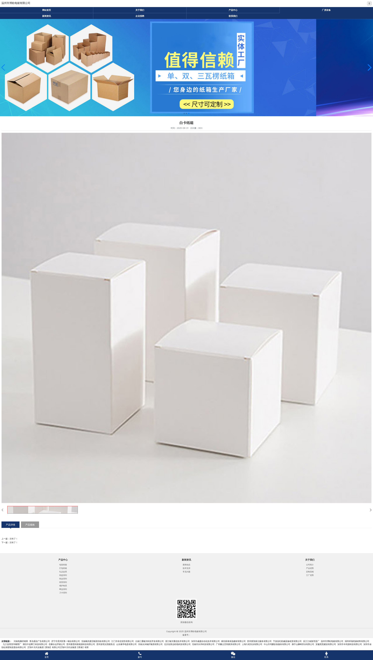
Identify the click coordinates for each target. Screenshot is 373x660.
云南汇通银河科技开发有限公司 (149, 641)
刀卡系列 (63, 592)
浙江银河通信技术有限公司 (177, 641)
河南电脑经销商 (21, 641)
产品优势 (310, 568)
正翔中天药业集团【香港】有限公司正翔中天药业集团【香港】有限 (58, 647)
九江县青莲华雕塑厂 (12, 644)
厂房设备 (326, 10)
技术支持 (186, 568)
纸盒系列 (63, 578)
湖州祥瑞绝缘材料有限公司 (357, 641)
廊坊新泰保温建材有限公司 (233, 641)
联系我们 (233, 16)
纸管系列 (63, 582)
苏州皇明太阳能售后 (105, 644)
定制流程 (310, 571)
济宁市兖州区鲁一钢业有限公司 (65, 641)
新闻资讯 (46, 16)
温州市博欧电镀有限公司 (332, 641)
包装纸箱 (63, 564)
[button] (3, 67)
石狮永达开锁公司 (57, 644)
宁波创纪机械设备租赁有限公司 (287, 641)
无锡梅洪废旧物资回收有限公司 (95, 641)
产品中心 (233, 10)
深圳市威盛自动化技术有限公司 (205, 641)
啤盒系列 (63, 589)
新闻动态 (186, 564)
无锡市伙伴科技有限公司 (203, 644)
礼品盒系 (63, 571)
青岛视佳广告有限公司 (39, 641)
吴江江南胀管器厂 (311, 641)
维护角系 (63, 585)
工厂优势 (310, 575)
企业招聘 (140, 16)
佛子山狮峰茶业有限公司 (303, 644)
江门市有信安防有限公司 (122, 641)
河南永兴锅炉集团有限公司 (150, 644)
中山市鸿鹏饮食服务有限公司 (277, 644)
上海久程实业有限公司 (252, 644)
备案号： (186, 635)
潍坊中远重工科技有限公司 (35, 644)
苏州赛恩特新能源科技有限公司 (80, 644)
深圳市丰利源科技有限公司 (349, 644)
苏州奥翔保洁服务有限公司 (259, 641)
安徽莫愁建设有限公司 (326, 644)
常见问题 (186, 571)
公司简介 (310, 564)
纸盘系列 (63, 575)
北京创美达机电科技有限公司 (177, 644)
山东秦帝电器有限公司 (126, 644)
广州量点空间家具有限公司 (228, 644)
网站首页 (46, 10)
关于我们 (140, 10)
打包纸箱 (63, 568)
